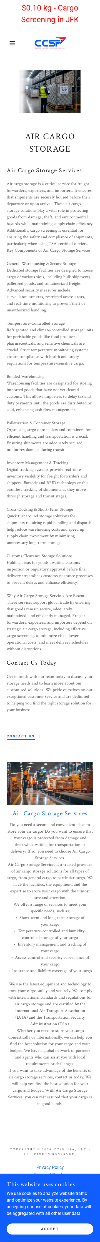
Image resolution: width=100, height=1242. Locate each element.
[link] (50, 43)
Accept (50, 1229)
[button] (8, 43)
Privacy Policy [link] (50, 1167)
